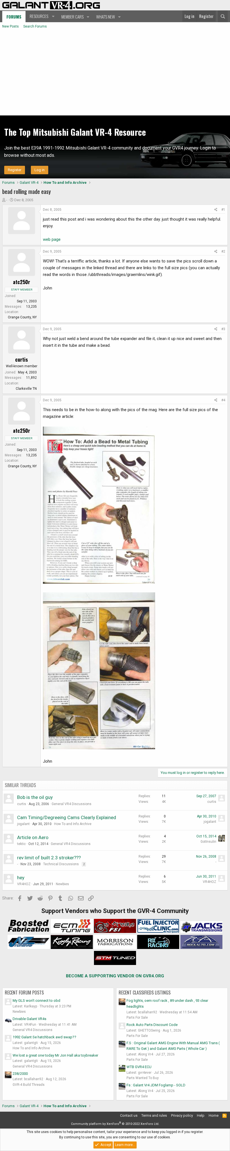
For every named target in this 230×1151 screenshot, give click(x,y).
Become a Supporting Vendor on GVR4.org (115, 975)
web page (52, 239)
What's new (105, 16)
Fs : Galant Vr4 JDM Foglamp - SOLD (156, 1085)
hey (20, 877)
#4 (223, 400)
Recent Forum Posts (24, 992)
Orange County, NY (22, 317)
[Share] (215, 209)
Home (214, 1115)
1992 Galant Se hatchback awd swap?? (44, 1037)
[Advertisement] (115, 73)
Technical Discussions (61, 864)
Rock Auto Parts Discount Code (152, 1025)
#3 (223, 329)
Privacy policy (182, 1115)
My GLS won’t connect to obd (36, 1000)
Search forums (35, 26)
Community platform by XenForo (115, 1124)
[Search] (223, 16)
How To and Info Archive (72, 824)
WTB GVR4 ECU (139, 1067)
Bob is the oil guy (35, 797)
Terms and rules (154, 1115)
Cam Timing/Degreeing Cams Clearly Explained (66, 817)
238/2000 (20, 1073)
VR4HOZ (24, 884)
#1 (223, 210)
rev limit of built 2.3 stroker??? (49, 857)
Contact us (128, 1115)
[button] (41, 16)
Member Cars (72, 16)
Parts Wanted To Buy (143, 1078)
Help (200, 1115)
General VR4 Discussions (71, 804)
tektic (21, 844)
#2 (223, 251)
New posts (10, 26)
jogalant (23, 824)
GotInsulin (208, 842)
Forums (13, 16)
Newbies (62, 884)
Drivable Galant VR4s (29, 1019)
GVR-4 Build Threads (29, 1085)
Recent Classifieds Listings (145, 992)
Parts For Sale (137, 1017)
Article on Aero (33, 837)
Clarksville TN (26, 389)
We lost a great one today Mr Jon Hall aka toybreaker (55, 1055)
